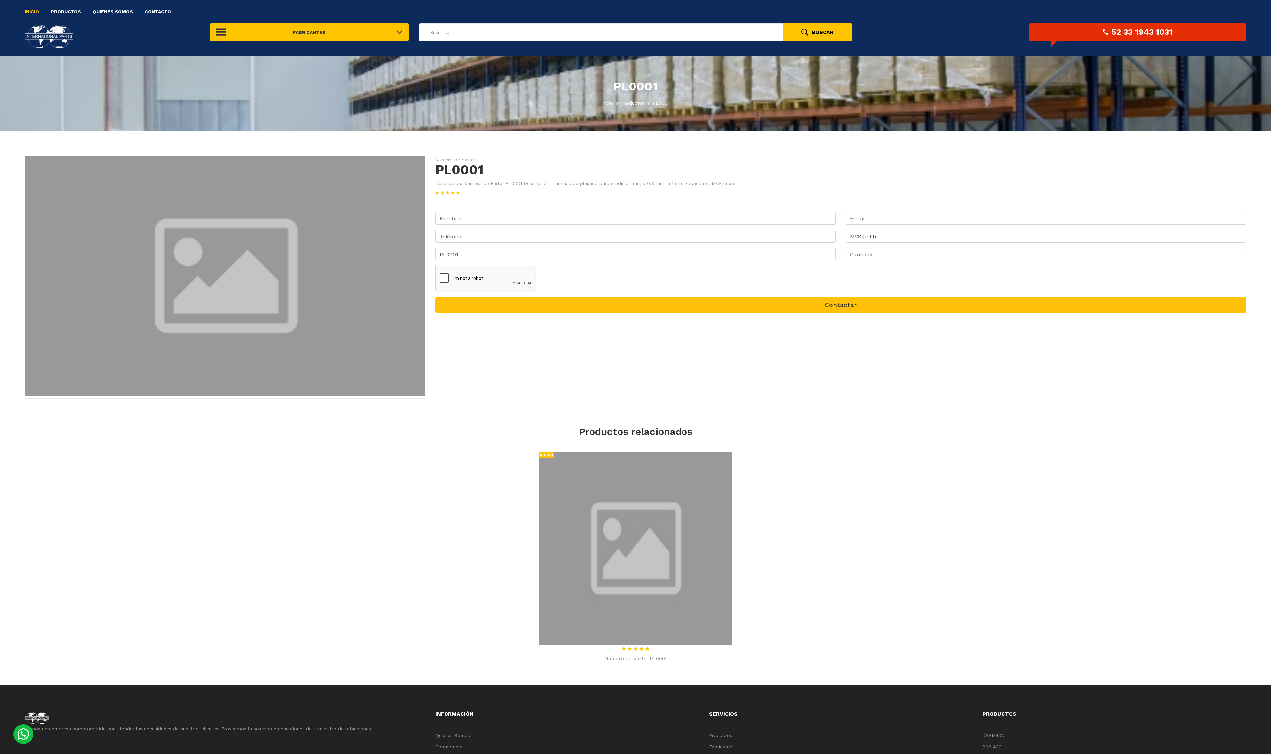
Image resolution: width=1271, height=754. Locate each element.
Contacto (158, 11)
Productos (66, 11)
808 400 (992, 746)
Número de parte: (455, 159)
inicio (607, 103)
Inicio (32, 11)
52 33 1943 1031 (1142, 32)
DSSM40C (994, 735)
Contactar (841, 305)
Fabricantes (722, 746)
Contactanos (449, 746)
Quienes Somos (113, 11)
